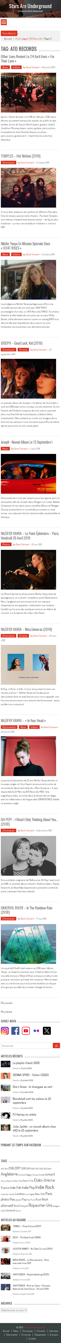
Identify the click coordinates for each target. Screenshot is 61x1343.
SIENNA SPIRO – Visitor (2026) (31, 1075)
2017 (18, 1168)
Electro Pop (28, 1180)
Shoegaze (55, 1206)
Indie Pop (28, 1187)
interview (4, 1194)
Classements (40, 1335)
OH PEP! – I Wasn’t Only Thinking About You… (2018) (29, 821)
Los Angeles (30, 1194)
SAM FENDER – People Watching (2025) (31, 1274)
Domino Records (7, 1181)
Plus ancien (7, 1003)
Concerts (41, 1331)
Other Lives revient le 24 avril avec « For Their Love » (28, 58)
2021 (37, 1168)
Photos (6, 544)
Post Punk (31, 1199)
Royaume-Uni (40, 1205)
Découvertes (9, 727)
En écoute (26, 1335)
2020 (33, 1168)
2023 (45, 1168)
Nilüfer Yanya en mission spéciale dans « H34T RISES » (25, 246)
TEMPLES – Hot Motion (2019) (20, 156)
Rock (38, 1199)
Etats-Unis (42, 1180)
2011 (2, 1169)
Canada (41, 1174)
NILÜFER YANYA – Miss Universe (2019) (26, 629)
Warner (18, 1211)
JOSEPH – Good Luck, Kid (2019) (21, 343)
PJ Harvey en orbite (24, 1114)
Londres (20, 1194)
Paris (48, 1193)
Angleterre (9, 1174)
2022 (41, 1168)
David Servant (32, 67)
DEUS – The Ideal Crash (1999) (27, 1237)
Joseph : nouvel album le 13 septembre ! (26, 442)
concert (50, 1174)
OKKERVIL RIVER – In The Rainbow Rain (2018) (26, 910)
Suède (3, 1211)
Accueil (6, 1331)
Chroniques (9, 162)
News (5, 67)
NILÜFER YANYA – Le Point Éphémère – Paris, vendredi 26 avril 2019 (30, 535)
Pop (24, 1199)
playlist (18, 1199)
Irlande (11, 1194)
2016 (11, 1168)
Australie (22, 1174)
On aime (23, 349)
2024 (49, 1169)
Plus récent (6, 1012)
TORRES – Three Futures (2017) (27, 1226)
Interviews (53, 1331)
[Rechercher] (56, 1045)
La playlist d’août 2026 (26, 1063)
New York (40, 1194)
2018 (23, 1168)
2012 (6, 1169)
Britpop (35, 1175)
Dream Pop (17, 1181)
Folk (53, 1180)
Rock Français (21, 1205)
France (5, 1187)
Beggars (29, 1174)
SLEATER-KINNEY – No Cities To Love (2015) (33, 1248)
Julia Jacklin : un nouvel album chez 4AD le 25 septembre (34, 1128)
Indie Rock (44, 1187)
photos (5, 1199)
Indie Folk (15, 1187)
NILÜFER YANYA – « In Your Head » (23, 720)
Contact (32, 1338)
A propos (54, 1335)
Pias (12, 1199)
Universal (10, 1210)
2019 (28, 1168)
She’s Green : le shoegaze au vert (32, 1087)
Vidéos (16, 67)
